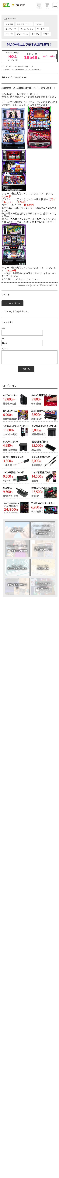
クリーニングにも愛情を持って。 (42, 529)
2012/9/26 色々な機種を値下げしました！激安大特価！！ (28, 88)
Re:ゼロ (46, 34)
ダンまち (35, 34)
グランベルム (22, 34)
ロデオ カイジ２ (11, 205)
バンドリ (9, 34)
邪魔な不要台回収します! (17, 586)
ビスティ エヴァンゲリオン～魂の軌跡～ (25, 199)
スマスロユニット (24, 24)
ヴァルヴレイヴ (27, 29)
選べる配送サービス (43, 548)
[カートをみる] (47, 8)
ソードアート (42, 29)
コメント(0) (34, 285)
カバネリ (39, 24)
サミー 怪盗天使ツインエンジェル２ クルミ (27, 193)
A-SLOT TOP (7, 66)
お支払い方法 (43, 567)
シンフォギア (11, 29)
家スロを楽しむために (17, 567)
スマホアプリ (43, 586)
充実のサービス (17, 530)
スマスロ (9, 24)
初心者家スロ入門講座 (17, 548)
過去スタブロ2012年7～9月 (24, 66)
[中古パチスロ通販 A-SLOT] (14, 7)
